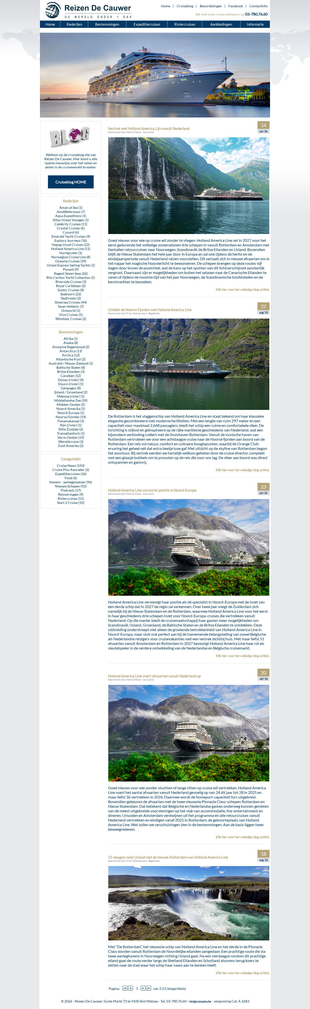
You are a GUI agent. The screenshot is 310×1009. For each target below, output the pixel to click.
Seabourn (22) (70, 294)
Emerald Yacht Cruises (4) (71, 236)
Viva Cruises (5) (71, 315)
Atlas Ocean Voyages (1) (71, 220)
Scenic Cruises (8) (71, 290)
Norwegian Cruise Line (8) (70, 257)
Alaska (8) (70, 343)
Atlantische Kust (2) (70, 359)
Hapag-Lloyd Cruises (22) (71, 244)
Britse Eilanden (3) (71, 371)
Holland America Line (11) (70, 249)
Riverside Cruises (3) (70, 282)
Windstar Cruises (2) (70, 319)
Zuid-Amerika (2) (71, 446)
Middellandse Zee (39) (70, 400)
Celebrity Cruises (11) (70, 224)
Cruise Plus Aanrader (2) (70, 470)
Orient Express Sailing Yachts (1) (71, 265)
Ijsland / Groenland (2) (70, 392)
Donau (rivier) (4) (71, 380)
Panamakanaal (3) (71, 421)
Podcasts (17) (71, 490)
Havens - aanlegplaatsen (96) (70, 482)
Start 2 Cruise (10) (70, 503)
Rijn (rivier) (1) (71, 425)
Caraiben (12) (71, 376)
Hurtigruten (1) (70, 253)
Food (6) (71, 478)
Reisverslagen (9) (70, 494)
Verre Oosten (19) (70, 437)
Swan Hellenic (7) (71, 306)
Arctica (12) (71, 355)
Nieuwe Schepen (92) (70, 486)
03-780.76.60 (256, 14)
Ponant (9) (70, 269)
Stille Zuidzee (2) (70, 429)
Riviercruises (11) (71, 498)
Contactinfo (258, 6)
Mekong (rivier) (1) (71, 396)
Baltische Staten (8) (70, 367)
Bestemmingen (107, 24)
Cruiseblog (185, 6)
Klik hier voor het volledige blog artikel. (243, 289)
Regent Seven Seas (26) (71, 273)
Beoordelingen (211, 6)
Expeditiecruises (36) (70, 474)
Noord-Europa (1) (70, 413)
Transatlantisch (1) (71, 433)
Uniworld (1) (70, 310)
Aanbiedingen (221, 24)
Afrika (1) (71, 338)
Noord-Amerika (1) (70, 409)
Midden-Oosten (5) (71, 404)
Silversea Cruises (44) (71, 302)
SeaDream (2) (71, 298)
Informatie (255, 24)
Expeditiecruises (147, 24)
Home (165, 6)
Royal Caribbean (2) (70, 286)
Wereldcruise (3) (70, 441)
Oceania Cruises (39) (70, 261)
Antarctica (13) (71, 351)
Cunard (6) (71, 232)
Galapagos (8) (71, 388)
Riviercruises (184, 24)
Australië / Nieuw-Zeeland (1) (71, 363)
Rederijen (74, 24)
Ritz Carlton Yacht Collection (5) (70, 277)
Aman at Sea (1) (70, 207)
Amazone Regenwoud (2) (70, 347)
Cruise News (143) (71, 465)
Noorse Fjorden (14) (71, 417)
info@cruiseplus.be (200, 1001)
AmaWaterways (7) (71, 212)
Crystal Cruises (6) (71, 228)
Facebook (235, 6)
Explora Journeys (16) (70, 240)
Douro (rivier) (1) (71, 384)
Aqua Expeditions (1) (70, 216)
